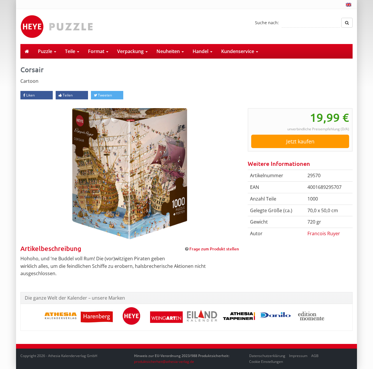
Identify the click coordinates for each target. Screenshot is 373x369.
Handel (201, 51)
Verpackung (131, 51)
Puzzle (45, 51)
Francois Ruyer (323, 233)
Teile (70, 51)
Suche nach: (267, 22)
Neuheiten (168, 51)
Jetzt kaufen (300, 141)
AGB (315, 355)
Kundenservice (238, 51)
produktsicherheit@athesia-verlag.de (164, 361)
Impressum (298, 355)
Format (96, 51)
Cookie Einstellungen (266, 361)
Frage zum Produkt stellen (214, 249)
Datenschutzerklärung (267, 355)
